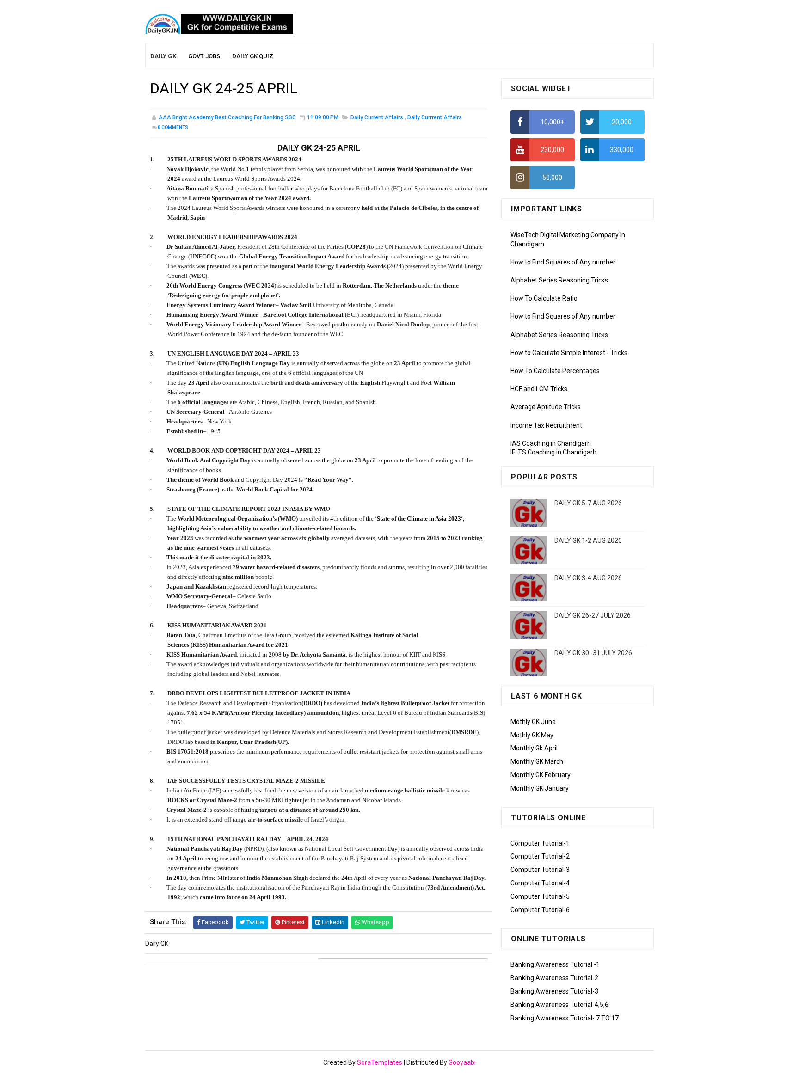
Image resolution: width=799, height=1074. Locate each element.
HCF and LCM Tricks (538, 389)
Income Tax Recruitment (546, 425)
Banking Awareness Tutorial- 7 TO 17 (564, 1018)
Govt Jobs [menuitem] (204, 56)
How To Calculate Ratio (544, 298)
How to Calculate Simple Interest (557, 352)
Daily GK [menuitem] (163, 56)
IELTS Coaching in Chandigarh (553, 452)
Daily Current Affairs (376, 117)
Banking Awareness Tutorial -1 (555, 964)
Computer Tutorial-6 (540, 910)
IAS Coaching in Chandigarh (550, 443)
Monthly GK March (536, 761)
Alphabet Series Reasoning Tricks (559, 280)
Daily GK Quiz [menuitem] (252, 56)
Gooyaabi (462, 1062)
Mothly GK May (531, 735)
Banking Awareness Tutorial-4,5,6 (559, 1004)
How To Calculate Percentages (555, 370)
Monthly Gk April (534, 748)
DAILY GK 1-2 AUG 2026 (588, 540)
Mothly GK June (533, 721)
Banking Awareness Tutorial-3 (554, 991)
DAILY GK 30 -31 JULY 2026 (593, 653)
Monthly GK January (539, 788)
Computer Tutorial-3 (540, 869)
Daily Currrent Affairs (434, 117)
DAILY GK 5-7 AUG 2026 (588, 503)
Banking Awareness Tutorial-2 (554, 978)
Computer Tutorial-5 (540, 896)
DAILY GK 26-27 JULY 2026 (592, 615)
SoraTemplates (379, 1062)
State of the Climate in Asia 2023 (419, 518)
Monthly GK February (540, 775)
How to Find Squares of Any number (562, 262)
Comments (173, 127)
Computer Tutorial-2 (540, 856)
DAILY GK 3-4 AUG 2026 (588, 578)
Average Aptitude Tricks (545, 407)
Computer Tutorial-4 (540, 883)
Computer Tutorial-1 (540, 843)
